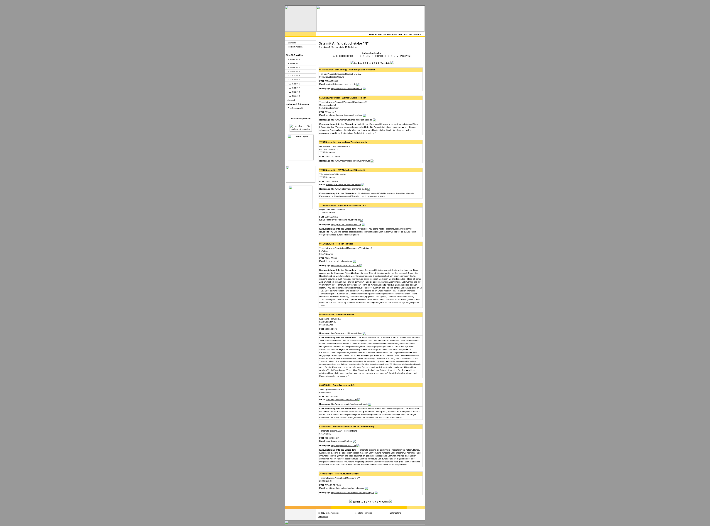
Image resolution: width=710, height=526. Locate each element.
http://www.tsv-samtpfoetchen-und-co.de (349, 404)
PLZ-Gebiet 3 (294, 71)
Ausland (291, 100)
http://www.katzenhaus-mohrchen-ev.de (349, 189)
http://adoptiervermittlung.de (343, 445)
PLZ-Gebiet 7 (294, 88)
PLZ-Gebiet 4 (294, 75)
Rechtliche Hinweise (363, 513)
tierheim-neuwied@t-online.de (339, 261)
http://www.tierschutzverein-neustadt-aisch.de (351, 120)
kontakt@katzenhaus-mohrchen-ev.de (343, 184)
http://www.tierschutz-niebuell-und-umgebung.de (352, 492)
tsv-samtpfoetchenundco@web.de (341, 399)
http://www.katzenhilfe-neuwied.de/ (346, 333)
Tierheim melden (295, 47)
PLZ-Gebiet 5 (294, 80)
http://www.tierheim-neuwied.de (345, 265)
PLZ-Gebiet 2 (294, 67)
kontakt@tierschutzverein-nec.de (341, 84)
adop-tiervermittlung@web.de (339, 441)
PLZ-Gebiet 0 (294, 59)
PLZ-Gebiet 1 (294, 63)
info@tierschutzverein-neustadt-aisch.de (344, 115)
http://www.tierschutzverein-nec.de (346, 88)
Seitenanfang (395, 513)
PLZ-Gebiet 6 (294, 84)
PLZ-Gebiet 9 (294, 96)
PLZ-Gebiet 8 (294, 92)
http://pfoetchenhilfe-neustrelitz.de (346, 224)
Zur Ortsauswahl (295, 108)
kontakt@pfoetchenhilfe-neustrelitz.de (343, 220)
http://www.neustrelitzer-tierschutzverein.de (350, 161)
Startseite (292, 43)
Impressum (323, 516)
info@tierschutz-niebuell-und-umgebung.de (345, 488)
